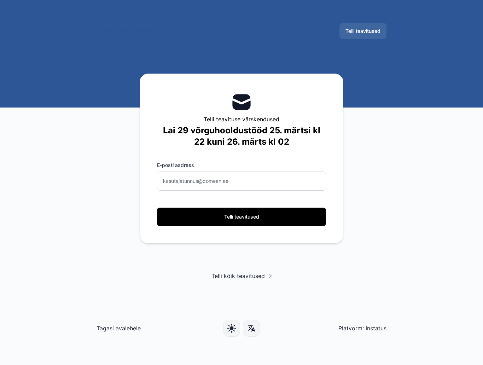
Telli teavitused (362, 31)
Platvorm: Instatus (362, 328)
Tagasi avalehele (119, 328)
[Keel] (251, 328)
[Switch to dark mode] (231, 328)
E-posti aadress (175, 165)
